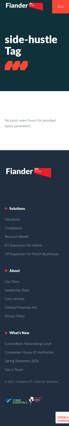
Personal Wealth (17, 237)
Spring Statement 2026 (22, 361)
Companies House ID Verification (29, 352)
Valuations (12, 219)
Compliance (13, 228)
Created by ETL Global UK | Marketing (37, 382)
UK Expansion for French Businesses (32, 254)
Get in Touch (14, 370)
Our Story (12, 281)
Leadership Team (17, 290)
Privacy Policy (15, 316)
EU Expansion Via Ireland (23, 245)
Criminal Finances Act (21, 307)
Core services (15, 299)
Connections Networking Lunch (28, 344)
